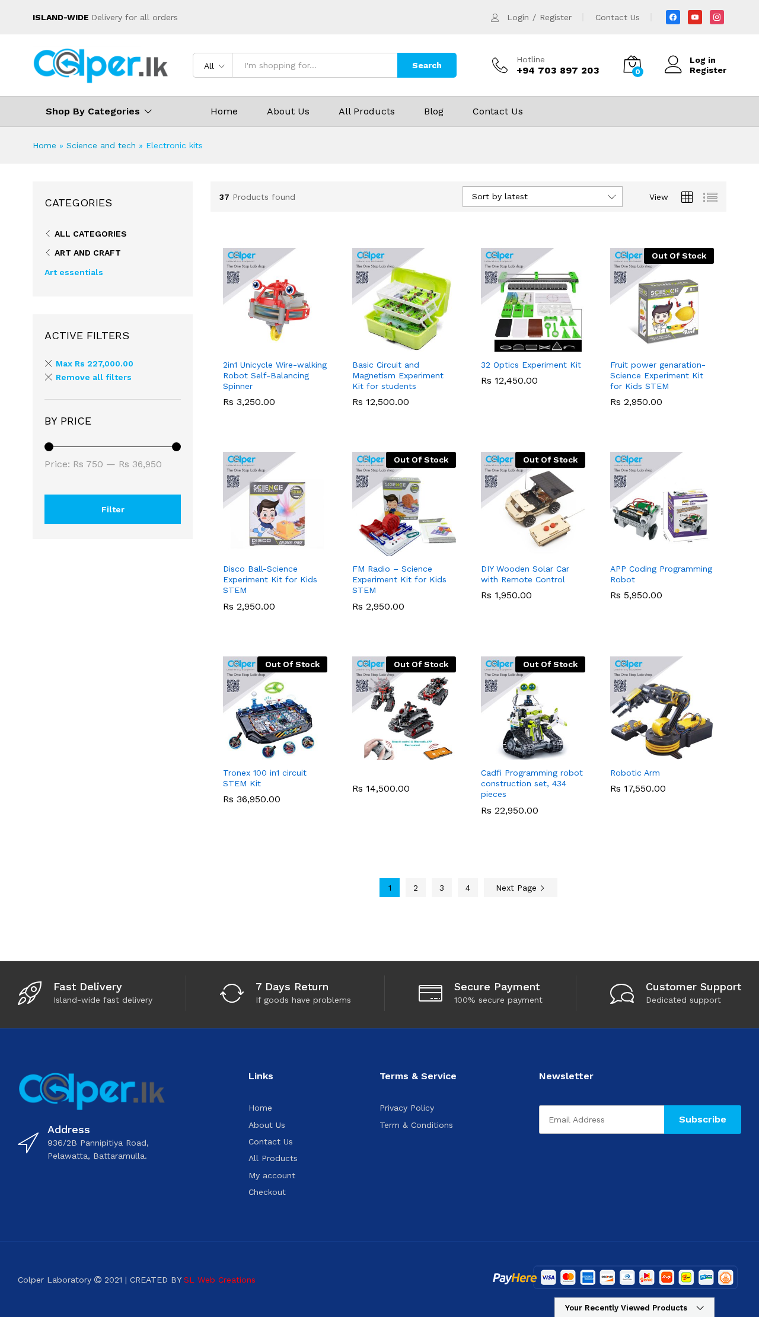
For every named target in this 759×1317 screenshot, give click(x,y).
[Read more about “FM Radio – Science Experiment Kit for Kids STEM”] (363, 549)
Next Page (518, 887)
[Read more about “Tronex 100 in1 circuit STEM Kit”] (234, 753)
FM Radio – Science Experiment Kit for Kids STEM (399, 579)
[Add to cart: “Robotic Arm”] (621, 753)
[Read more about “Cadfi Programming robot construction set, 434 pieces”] (492, 753)
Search (427, 65)
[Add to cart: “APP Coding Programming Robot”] (621, 549)
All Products (367, 111)
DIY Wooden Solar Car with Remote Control (525, 574)
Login (518, 17)
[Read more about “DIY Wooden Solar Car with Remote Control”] (492, 549)
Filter (113, 509)
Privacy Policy (407, 1107)
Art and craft (88, 252)
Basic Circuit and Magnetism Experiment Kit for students (398, 375)
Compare (316, 345)
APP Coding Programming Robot (661, 574)
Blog (434, 111)
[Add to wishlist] (289, 345)
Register (556, 17)
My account (271, 1175)
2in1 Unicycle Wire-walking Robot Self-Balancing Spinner (275, 375)
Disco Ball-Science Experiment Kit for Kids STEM (270, 579)
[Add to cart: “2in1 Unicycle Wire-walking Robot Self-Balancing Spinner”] (234, 345)
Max (94, 363)
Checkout (267, 1192)
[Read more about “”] (363, 753)
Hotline (530, 59)
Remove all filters (94, 377)
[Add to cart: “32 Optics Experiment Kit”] (492, 345)
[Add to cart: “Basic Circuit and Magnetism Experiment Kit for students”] (363, 345)
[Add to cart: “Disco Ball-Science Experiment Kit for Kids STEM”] (234, 549)
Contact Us (617, 17)
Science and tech (101, 145)
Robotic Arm (635, 772)
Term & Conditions (416, 1125)
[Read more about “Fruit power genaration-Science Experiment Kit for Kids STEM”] (621, 345)
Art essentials (73, 272)
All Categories (91, 233)
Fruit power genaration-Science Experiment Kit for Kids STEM (658, 375)
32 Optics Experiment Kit (531, 364)
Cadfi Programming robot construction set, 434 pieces (532, 783)
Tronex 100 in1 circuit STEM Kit (265, 778)
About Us (288, 111)
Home (224, 111)
